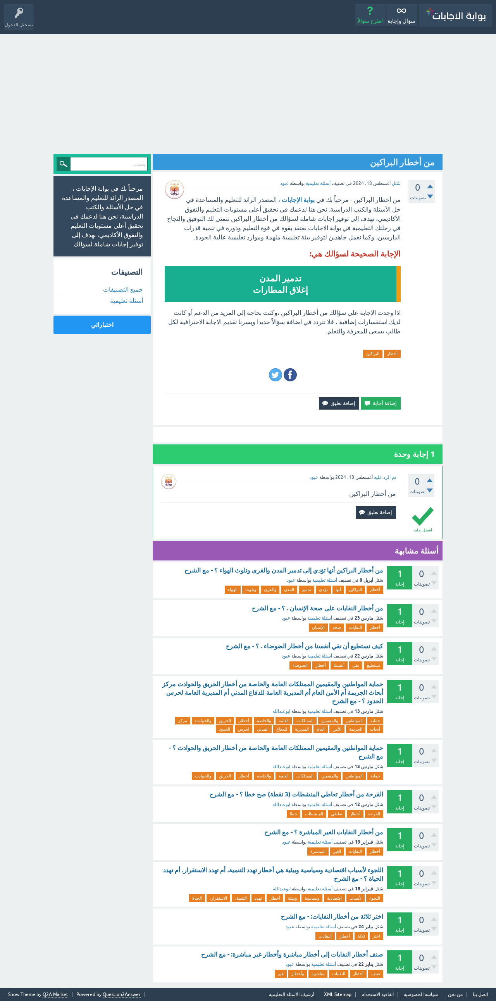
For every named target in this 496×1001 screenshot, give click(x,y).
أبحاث (375, 729)
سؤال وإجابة (401, 21)
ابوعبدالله (281, 711)
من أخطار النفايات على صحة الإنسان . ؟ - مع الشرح (317, 608)
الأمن (336, 729)
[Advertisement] (248, 92)
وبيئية (292, 898)
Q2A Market (55, 994)
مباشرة (318, 973)
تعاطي (336, 813)
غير (281, 973)
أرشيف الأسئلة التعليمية (291, 994)
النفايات (355, 627)
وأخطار (297, 973)
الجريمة (355, 729)
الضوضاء (300, 665)
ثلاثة (361, 936)
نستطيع (373, 665)
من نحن (455, 994)
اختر (376, 936)
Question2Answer (122, 994)
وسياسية (312, 898)
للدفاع (281, 729)
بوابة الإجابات (298, 199)
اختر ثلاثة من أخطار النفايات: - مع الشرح (332, 916)
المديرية (302, 729)
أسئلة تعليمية (318, 183)
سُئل (396, 183)
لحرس (243, 729)
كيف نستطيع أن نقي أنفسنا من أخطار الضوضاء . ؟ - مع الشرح (304, 646)
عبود (291, 580)
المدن (289, 589)
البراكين (372, 353)
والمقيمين (329, 720)
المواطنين (354, 720)
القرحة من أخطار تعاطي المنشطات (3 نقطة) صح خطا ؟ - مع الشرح (296, 794)
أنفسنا (339, 665)
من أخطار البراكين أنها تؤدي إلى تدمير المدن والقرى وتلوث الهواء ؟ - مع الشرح (283, 570)
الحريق (225, 720)
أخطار (392, 353)
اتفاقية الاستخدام (378, 994)
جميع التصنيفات (123, 289)
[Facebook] (290, 374)
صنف (375, 973)
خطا (293, 813)
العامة (284, 720)
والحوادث (203, 720)
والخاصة (264, 720)
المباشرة (318, 851)
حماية (375, 720)
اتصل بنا (480, 994)
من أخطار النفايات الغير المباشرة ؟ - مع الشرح (323, 832)
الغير (337, 851)
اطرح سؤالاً (370, 21)
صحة (336, 627)
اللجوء (374, 898)
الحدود (224, 729)
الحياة (197, 898)
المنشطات (314, 813)
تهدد (258, 898)
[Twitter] (275, 374)
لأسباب (356, 898)
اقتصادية (334, 898)
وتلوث (250, 589)
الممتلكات (304, 720)
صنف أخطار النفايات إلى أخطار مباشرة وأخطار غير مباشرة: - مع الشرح (292, 954)
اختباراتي (102, 324)
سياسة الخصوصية (421, 994)
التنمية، (241, 898)
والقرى (270, 589)
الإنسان (318, 627)
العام (321, 729)
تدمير (306, 589)
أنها (338, 589)
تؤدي (323, 589)
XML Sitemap (337, 994)
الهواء (233, 589)
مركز (182, 720)
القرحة (374, 813)
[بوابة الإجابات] (455, 15)
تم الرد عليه (385, 477)
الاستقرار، (218, 898)
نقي (355, 665)
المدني (263, 729)
